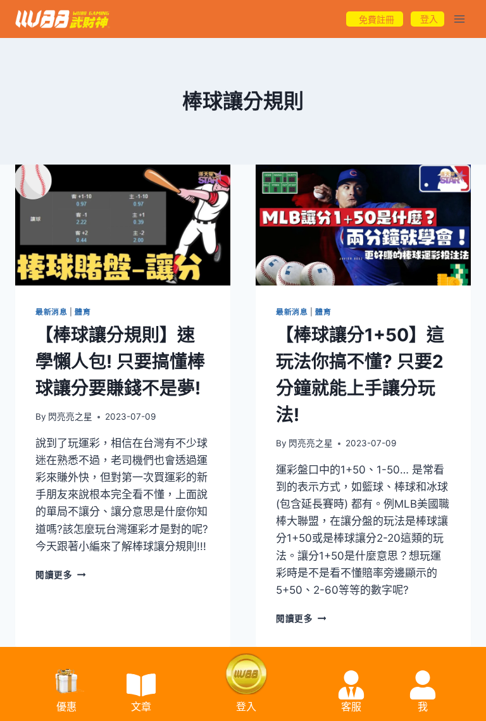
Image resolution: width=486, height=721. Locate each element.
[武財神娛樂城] (62, 19)
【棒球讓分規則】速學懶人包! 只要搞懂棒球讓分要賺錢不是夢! (120, 361)
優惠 (66, 707)
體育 (82, 312)
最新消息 (51, 312)
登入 (246, 707)
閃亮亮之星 (70, 416)
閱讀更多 (60, 575)
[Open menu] (459, 18)
